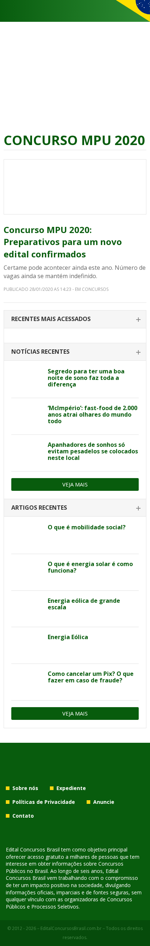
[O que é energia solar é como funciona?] (26, 572)
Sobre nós (25, 788)
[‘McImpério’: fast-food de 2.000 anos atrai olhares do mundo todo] (26, 416)
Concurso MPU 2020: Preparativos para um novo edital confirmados (63, 242)
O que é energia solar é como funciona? (90, 567)
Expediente (71, 788)
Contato (23, 815)
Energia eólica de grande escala (84, 604)
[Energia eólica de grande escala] (26, 609)
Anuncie (103, 801)
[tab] (75, 319)
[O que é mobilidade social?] (26, 535)
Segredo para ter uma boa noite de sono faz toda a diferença (86, 377)
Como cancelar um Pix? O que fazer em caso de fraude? (91, 677)
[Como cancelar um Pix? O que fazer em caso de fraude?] (26, 682)
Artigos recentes (39, 508)
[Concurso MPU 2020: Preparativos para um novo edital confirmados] (75, 187)
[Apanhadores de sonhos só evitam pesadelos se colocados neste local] (26, 453)
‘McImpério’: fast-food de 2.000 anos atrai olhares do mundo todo (92, 414)
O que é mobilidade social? (87, 527)
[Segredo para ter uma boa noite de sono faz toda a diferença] (26, 379)
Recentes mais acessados (51, 319)
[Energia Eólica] (26, 645)
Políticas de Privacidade (43, 801)
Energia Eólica (68, 637)
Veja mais (75, 484)
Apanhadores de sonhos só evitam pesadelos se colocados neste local (93, 451)
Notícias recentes (40, 352)
